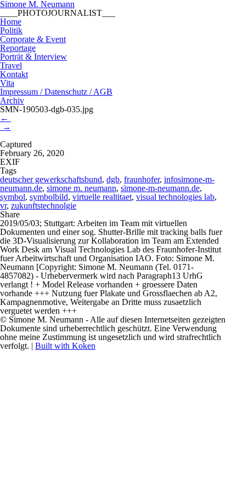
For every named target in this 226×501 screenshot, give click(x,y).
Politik (11, 30)
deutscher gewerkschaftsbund (51, 179)
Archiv (12, 100)
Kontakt (14, 74)
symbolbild (49, 196)
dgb (113, 179)
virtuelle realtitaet (102, 196)
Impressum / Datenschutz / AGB (56, 91)
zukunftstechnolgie (43, 205)
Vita (7, 83)
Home (10, 21)
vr (3, 205)
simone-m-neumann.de (160, 188)
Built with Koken (65, 345)
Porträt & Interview (33, 56)
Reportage (18, 48)
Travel (11, 65)
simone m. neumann (81, 188)
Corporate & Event (33, 39)
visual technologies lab (175, 196)
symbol (12, 196)
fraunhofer (142, 179)
